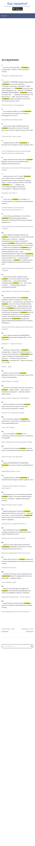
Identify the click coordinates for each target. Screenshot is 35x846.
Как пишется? (17, 3)
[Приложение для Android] (17, 9)
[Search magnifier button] (31, 646)
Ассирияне (5, 631)
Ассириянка (29, 631)
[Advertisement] (17, 40)
